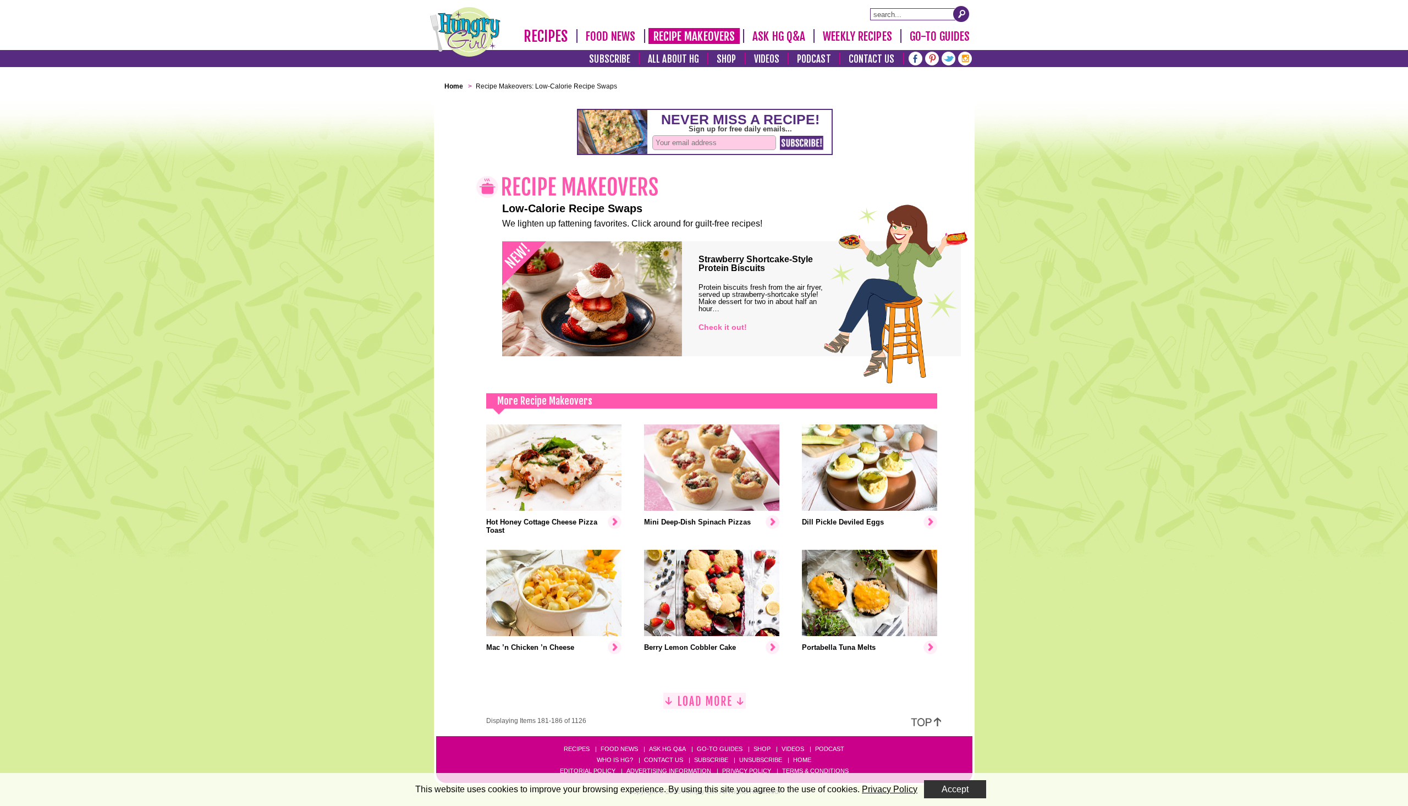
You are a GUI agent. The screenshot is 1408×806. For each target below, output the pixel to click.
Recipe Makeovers (694, 36)
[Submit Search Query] (961, 13)
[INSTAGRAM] (965, 57)
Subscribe (609, 59)
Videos (767, 59)
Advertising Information (668, 771)
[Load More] (704, 705)
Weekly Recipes (857, 36)
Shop (726, 59)
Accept (955, 789)
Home (802, 760)
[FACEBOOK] (915, 57)
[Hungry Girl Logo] (465, 32)
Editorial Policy (587, 771)
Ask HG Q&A (778, 36)
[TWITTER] (948, 57)
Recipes (546, 36)
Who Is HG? (615, 760)
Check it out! (722, 327)
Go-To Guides (940, 36)
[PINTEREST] (932, 57)
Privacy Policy (746, 771)
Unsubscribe (760, 760)
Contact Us (872, 59)
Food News (611, 36)
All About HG (673, 59)
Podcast (814, 59)
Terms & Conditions (815, 771)
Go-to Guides (720, 749)
